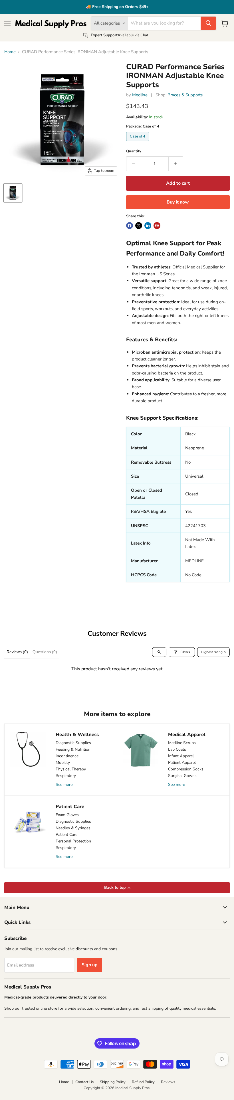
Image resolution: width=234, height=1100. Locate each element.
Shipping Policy (113, 1082)
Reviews (168, 1082)
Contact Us (84, 1082)
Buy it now (178, 202)
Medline (140, 95)
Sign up (90, 965)
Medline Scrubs (182, 743)
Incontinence (67, 756)
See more (64, 784)
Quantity (133, 151)
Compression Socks (185, 769)
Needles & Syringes (73, 828)
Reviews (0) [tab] (17, 651)
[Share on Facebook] (129, 225)
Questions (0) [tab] (45, 651)
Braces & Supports (185, 95)
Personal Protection (73, 841)
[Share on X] (138, 225)
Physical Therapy (71, 769)
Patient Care (66, 834)
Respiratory (66, 775)
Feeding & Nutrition (73, 749)
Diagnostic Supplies (73, 743)
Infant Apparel (181, 756)
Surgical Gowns (182, 775)
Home (10, 51)
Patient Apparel (182, 762)
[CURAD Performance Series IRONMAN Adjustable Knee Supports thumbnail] (13, 193)
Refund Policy (143, 1082)
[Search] (208, 23)
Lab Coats (177, 749)
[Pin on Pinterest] (157, 225)
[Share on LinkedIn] (147, 225)
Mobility (63, 762)
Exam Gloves (67, 815)
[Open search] (159, 652)
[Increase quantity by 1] (176, 163)
